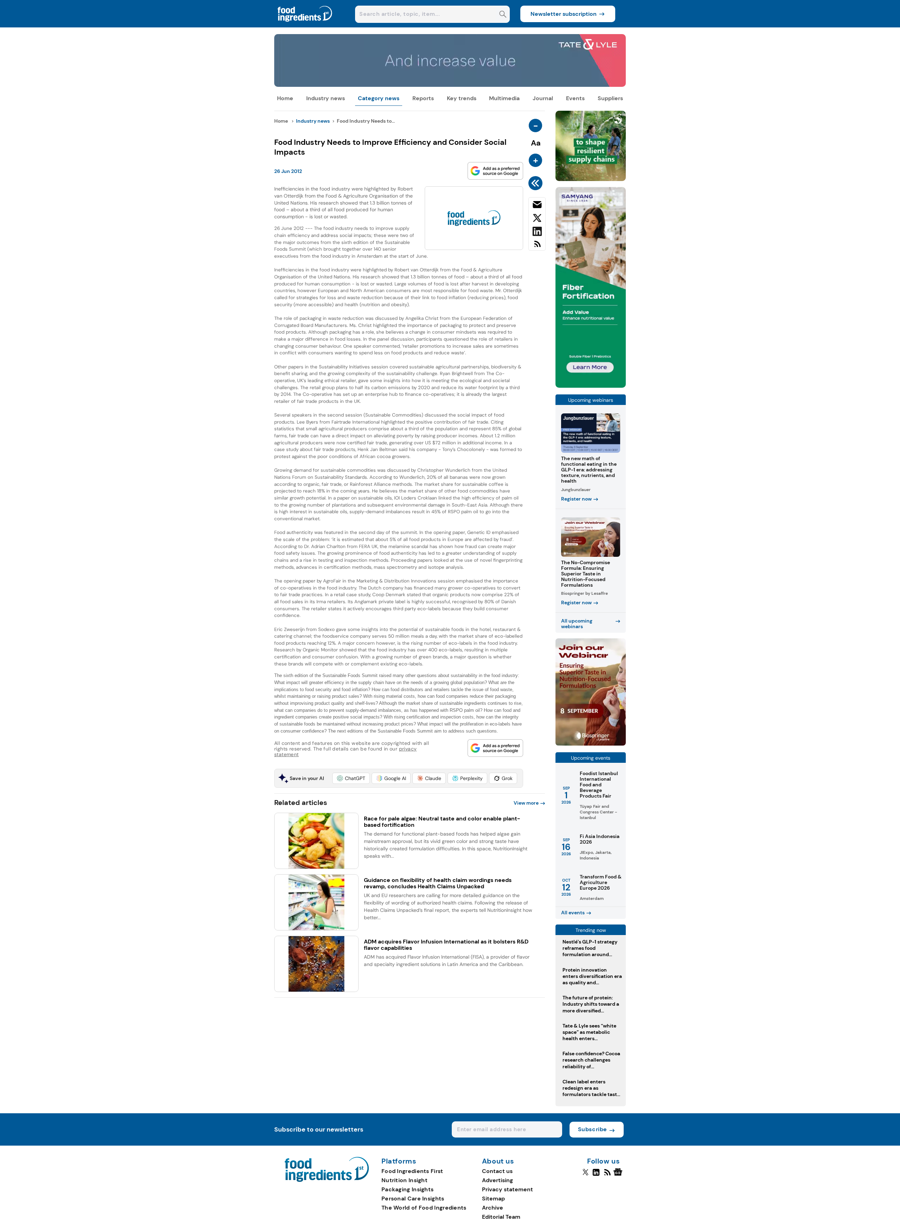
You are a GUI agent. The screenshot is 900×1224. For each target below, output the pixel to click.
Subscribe (592, 1129)
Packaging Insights (407, 1189)
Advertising (497, 1180)
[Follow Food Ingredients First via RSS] (607, 1175)
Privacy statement (507, 1189)
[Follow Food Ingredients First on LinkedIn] (596, 1175)
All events (573, 912)
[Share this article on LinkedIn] (537, 232)
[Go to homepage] (327, 1180)
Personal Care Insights (412, 1198)
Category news (378, 98)
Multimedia (504, 98)
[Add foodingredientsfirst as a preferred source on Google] (495, 171)
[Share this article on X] (537, 219)
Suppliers (610, 98)
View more (526, 803)
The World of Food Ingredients (424, 1207)
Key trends (461, 98)
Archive (492, 1207)
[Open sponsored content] (450, 85)
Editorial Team (501, 1216)
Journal (543, 98)
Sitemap (493, 1198)
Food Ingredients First (412, 1171)
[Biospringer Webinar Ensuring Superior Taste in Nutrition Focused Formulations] (590, 743)
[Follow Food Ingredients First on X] (585, 1175)
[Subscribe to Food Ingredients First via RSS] (537, 246)
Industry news (325, 98)
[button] (351, 778)
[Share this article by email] (537, 206)
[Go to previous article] (536, 183)
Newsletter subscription (564, 14)
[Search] (502, 15)
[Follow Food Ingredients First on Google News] (619, 1175)
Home (285, 98)
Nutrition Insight (404, 1180)
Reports (423, 98)
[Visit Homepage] (305, 25)
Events (575, 98)
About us (498, 1161)
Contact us (497, 1171)
